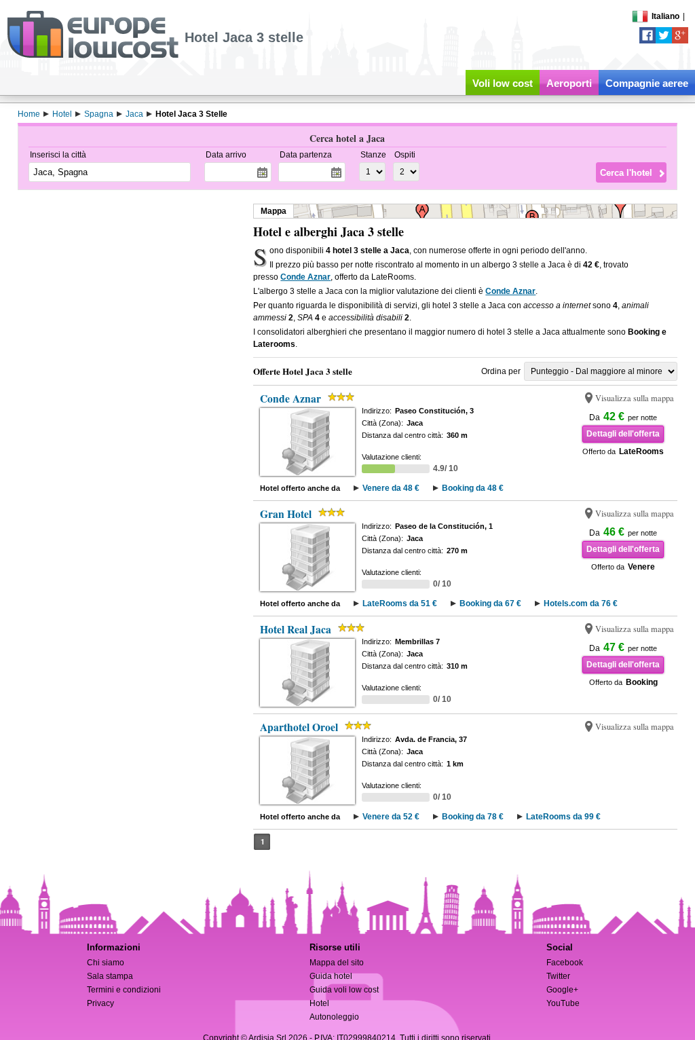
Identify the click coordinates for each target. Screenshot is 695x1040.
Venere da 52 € (390, 816)
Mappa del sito (336, 962)
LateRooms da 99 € (563, 816)
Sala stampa (110, 976)
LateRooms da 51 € (399, 603)
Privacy (100, 1003)
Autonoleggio (334, 1017)
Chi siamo (105, 962)
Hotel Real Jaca (295, 629)
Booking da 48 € (473, 488)
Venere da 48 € (390, 488)
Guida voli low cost (344, 990)
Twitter (558, 976)
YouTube (563, 1003)
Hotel (319, 1003)
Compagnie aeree (646, 83)
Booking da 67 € (490, 603)
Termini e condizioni (124, 990)
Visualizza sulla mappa (634, 398)
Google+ (562, 990)
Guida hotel (330, 976)
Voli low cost (502, 83)
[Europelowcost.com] (93, 55)
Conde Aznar (305, 277)
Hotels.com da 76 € (581, 603)
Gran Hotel (286, 513)
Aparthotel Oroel (299, 727)
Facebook (564, 962)
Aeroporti (569, 83)
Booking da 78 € (473, 816)
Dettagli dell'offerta (623, 434)
